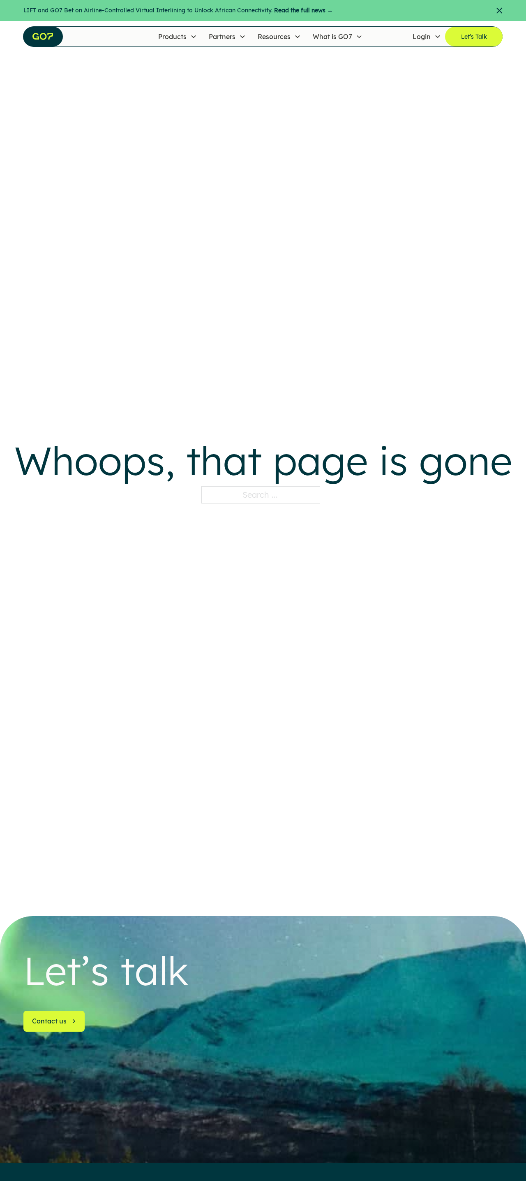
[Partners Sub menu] (242, 36)
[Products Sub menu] (193, 36)
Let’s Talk (474, 36)
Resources (274, 36)
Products (172, 36)
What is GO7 (332, 36)
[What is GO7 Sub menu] (359, 36)
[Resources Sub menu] (297, 36)
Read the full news (303, 10)
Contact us (49, 1021)
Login (422, 36)
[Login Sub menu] (438, 36)
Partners (222, 36)
